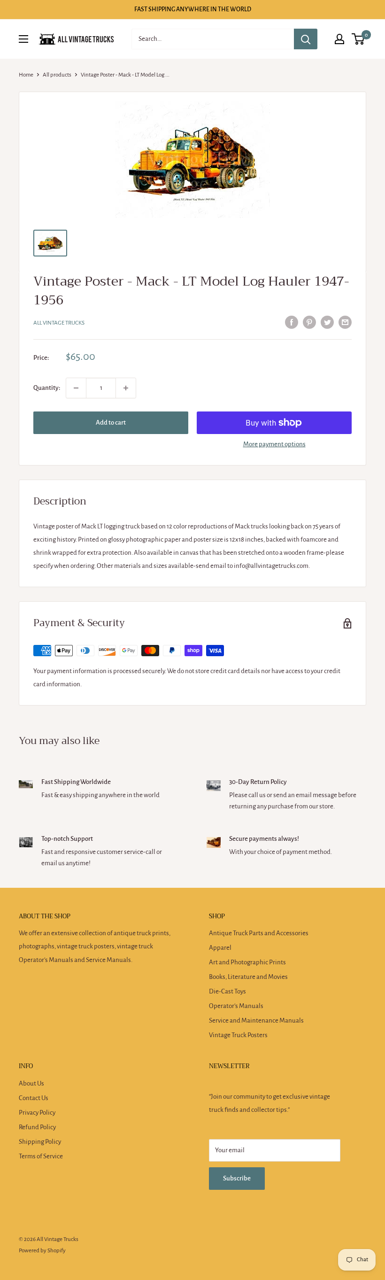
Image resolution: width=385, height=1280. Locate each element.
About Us (31, 1083)
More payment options (274, 444)
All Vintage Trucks (59, 323)
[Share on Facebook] (291, 322)
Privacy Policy (37, 1112)
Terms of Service (41, 1156)
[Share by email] (345, 322)
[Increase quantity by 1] (126, 388)
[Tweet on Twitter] (327, 322)
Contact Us (33, 1098)
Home (26, 75)
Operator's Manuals (236, 1005)
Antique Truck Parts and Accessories (258, 933)
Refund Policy (37, 1127)
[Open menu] (23, 39)
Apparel (220, 947)
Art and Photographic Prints (247, 962)
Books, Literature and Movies (248, 976)
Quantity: (46, 387)
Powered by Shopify (42, 1251)
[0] (358, 39)
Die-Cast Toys (227, 991)
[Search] (305, 39)
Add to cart (111, 422)
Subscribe (237, 1178)
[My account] (339, 39)
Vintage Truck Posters (238, 1035)
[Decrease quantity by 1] (76, 388)
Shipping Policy (40, 1141)
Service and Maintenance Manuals (256, 1020)
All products (57, 75)
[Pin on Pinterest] (309, 322)
